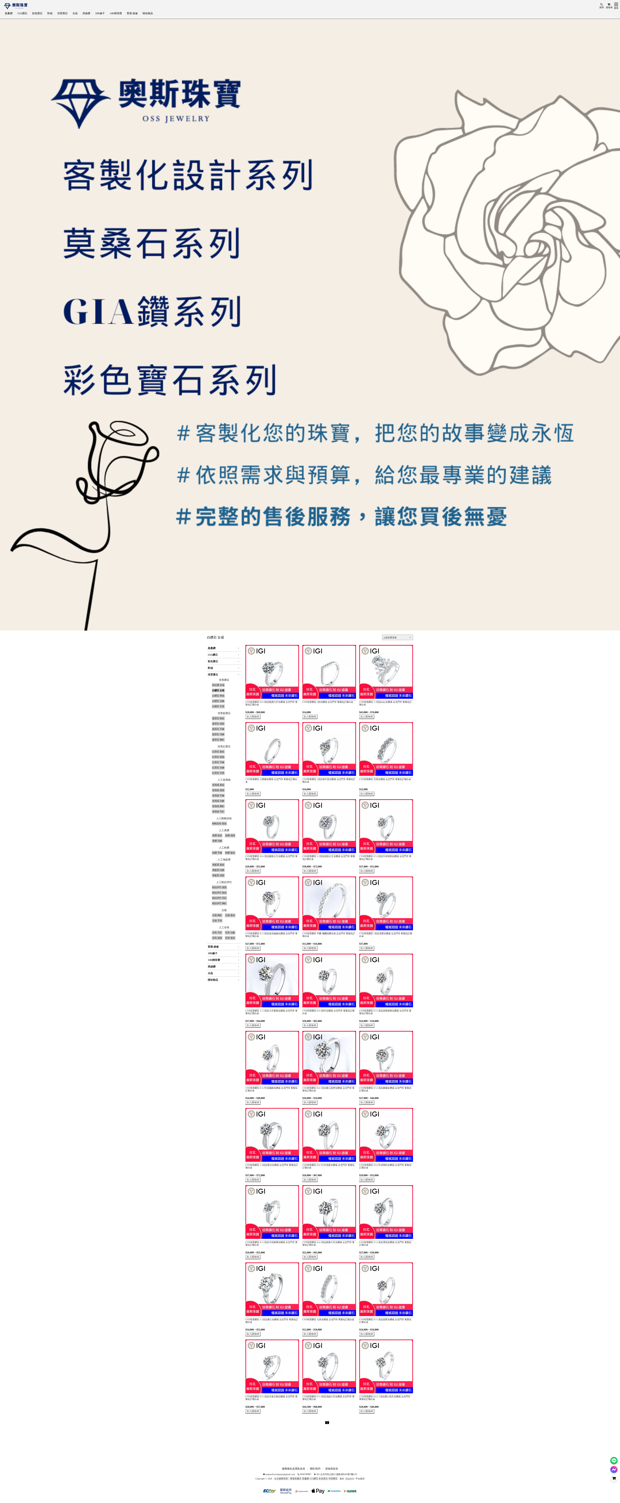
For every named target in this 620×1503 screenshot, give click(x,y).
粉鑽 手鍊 (217, 853)
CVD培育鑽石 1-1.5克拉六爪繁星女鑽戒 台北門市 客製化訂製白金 (271, 1012)
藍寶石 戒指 (218, 723)
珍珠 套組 (230, 938)
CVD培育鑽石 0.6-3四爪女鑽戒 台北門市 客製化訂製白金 (328, 1012)
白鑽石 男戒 (218, 696)
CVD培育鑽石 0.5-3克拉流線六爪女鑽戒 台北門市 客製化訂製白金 (328, 1397)
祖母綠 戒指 (218, 790)
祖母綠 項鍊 (218, 801)
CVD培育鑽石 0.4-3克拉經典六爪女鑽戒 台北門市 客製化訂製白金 (328, 1243)
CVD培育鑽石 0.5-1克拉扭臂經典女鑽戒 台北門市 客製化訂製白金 (385, 1012)
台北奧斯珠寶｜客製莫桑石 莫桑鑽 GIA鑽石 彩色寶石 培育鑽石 (305, 1478)
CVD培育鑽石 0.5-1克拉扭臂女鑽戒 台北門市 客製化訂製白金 (385, 1320)
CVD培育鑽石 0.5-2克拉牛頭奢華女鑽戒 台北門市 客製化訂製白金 (271, 1243)
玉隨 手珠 (217, 920)
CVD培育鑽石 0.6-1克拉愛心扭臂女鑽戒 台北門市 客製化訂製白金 (328, 1089)
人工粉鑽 (224, 847)
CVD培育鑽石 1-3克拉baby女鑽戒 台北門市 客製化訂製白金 (385, 703)
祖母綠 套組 (218, 785)
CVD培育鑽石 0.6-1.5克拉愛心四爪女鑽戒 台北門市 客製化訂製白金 (384, 1397)
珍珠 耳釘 (217, 932)
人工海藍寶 (224, 859)
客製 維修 (132, 13)
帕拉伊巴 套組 (219, 892)
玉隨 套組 (230, 915)
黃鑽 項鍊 (217, 841)
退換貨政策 (331, 1468)
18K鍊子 (100, 13)
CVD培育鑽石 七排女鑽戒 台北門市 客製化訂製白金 (328, 1319)
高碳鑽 (86, 13)
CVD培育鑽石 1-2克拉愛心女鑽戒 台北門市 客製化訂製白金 (271, 1320)
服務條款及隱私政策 (293, 1468)
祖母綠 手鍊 (218, 795)
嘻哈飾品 (148, 13)
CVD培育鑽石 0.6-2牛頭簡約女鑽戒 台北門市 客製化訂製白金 (385, 1166)
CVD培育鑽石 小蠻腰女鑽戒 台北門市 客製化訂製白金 (271, 780)
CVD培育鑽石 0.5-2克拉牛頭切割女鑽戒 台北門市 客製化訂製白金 (385, 857)
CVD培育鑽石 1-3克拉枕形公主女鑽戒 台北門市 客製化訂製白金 (328, 857)
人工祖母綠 (224, 779)
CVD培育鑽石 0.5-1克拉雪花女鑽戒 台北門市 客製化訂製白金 (385, 1243)
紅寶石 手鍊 (218, 762)
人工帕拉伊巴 (224, 882)
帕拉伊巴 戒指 (219, 887)
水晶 (75, 13)
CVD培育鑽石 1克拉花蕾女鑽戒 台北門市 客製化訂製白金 (385, 934)
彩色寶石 (37, 13)
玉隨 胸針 (217, 915)
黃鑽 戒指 (230, 835)
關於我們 (315, 1468)
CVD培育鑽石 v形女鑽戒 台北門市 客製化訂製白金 (327, 702)
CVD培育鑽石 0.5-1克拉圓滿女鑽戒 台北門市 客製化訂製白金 (385, 1089)
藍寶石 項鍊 (218, 734)
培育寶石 (62, 13)
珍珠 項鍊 (230, 932)
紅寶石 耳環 (218, 773)
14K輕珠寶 (116, 13)
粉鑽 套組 (230, 853)
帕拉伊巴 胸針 (219, 903)
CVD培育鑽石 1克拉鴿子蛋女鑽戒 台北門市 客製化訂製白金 (328, 780)
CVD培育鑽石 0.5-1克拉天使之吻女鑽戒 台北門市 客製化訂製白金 (271, 1397)
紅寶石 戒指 (218, 757)
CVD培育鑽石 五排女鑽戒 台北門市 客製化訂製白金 (385, 779)
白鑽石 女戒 (218, 690)
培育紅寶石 (224, 746)
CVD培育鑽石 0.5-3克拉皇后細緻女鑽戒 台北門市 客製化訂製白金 (271, 934)
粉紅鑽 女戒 (218, 685)
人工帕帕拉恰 (224, 818)
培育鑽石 (224, 680)
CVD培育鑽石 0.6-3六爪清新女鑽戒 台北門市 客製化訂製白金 (328, 1166)
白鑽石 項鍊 (218, 701)
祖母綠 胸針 (218, 806)
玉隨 (224, 910)
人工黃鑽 (224, 830)
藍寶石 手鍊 (218, 729)
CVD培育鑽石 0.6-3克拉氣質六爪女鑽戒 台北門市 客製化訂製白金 (271, 703)
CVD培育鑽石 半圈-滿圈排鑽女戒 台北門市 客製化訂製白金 (328, 934)
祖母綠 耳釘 (218, 811)
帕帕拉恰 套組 (219, 823)
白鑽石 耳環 (218, 706)
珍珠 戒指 (217, 938)
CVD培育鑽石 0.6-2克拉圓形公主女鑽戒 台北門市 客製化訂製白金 (271, 857)
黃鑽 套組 (217, 835)
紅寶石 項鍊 (218, 767)
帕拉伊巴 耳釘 (219, 898)
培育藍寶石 (224, 713)
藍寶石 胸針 (218, 739)
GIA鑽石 (22, 13)
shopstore (350, 1478)
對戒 (49, 13)
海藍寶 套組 (218, 865)
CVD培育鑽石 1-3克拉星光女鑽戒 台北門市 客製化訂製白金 (271, 1166)
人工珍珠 (224, 927)
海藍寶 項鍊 (218, 870)
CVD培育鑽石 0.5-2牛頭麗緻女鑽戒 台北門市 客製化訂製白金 (271, 1089)
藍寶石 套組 (218, 718)
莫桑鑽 (9, 13)
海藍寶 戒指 (218, 875)
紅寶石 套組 (218, 751)
